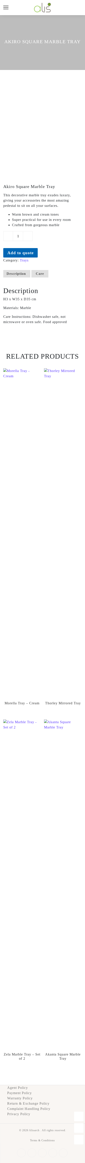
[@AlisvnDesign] (78, 1139)
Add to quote (20, 252)
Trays (24, 260)
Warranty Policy (20, 1098)
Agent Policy (17, 1088)
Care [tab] (40, 274)
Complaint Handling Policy (28, 1109)
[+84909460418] (78, 1116)
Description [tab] (16, 274)
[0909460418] (78, 1128)
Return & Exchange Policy (28, 1103)
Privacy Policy (18, 1114)
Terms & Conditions (42, 1140)
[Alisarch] (42, 7)
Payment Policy (19, 1093)
